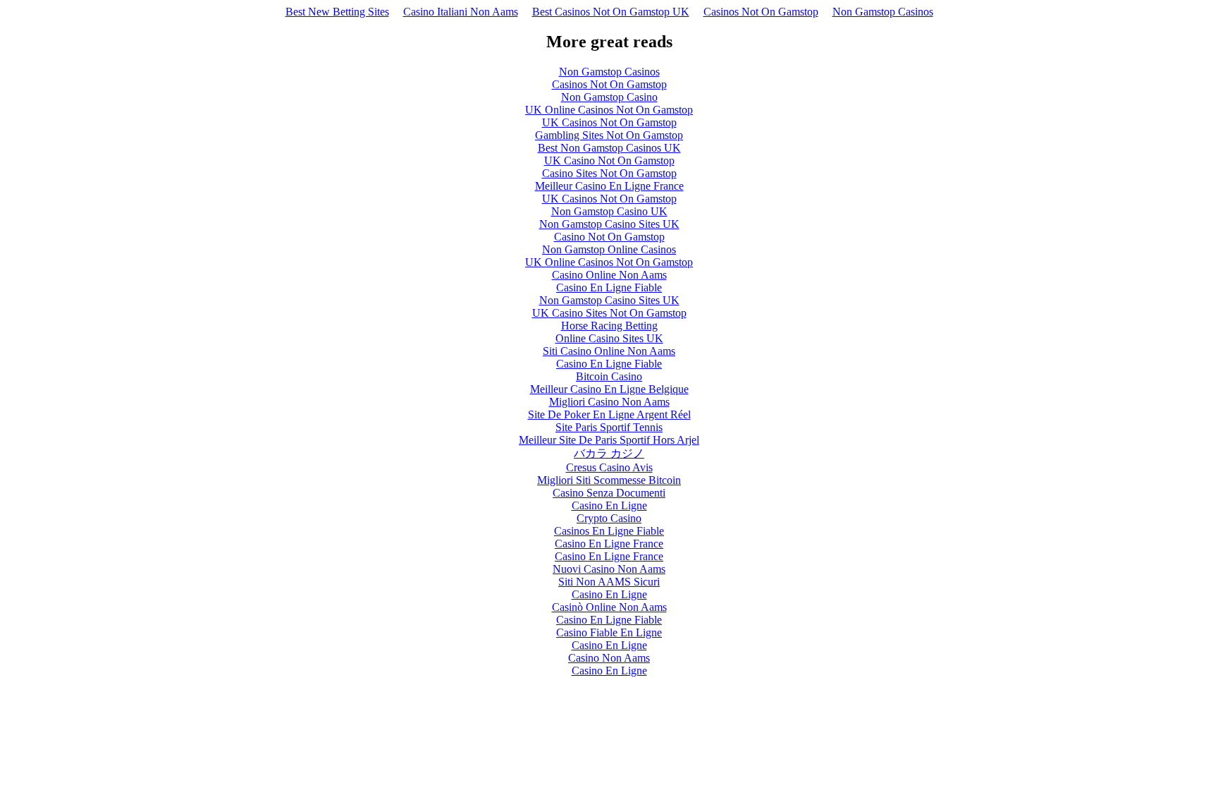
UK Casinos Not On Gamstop (609, 122)
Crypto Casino (609, 518)
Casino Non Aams (609, 658)
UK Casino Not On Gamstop (609, 160)
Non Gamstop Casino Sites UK (609, 224)
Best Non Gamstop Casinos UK (609, 148)
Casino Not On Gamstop (609, 237)
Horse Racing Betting (609, 326)
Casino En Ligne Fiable (609, 287)
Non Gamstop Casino (609, 97)
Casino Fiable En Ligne (609, 632)
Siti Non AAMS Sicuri (609, 582)
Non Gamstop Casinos (882, 12)
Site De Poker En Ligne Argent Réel (609, 414)
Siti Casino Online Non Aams (609, 351)
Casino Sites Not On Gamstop (609, 173)
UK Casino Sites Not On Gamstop (609, 313)
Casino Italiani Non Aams (460, 12)
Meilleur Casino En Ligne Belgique (609, 389)
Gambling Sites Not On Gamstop (609, 135)
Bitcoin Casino (609, 376)
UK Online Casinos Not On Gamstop (609, 110)
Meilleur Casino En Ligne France (609, 186)
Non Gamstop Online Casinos (609, 249)
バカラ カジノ (609, 453)
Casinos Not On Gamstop (760, 12)
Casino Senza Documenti (609, 493)
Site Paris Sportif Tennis (609, 427)
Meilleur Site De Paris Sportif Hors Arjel (609, 440)
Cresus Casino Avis (609, 467)
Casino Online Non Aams (609, 275)
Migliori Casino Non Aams (609, 402)
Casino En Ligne (609, 505)
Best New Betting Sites (337, 12)
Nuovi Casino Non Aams (609, 569)
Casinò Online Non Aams (609, 607)
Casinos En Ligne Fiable (609, 531)
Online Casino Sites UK (609, 338)
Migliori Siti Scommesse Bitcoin (609, 480)
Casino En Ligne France (609, 544)
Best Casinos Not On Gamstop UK (610, 12)
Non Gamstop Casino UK (609, 211)
